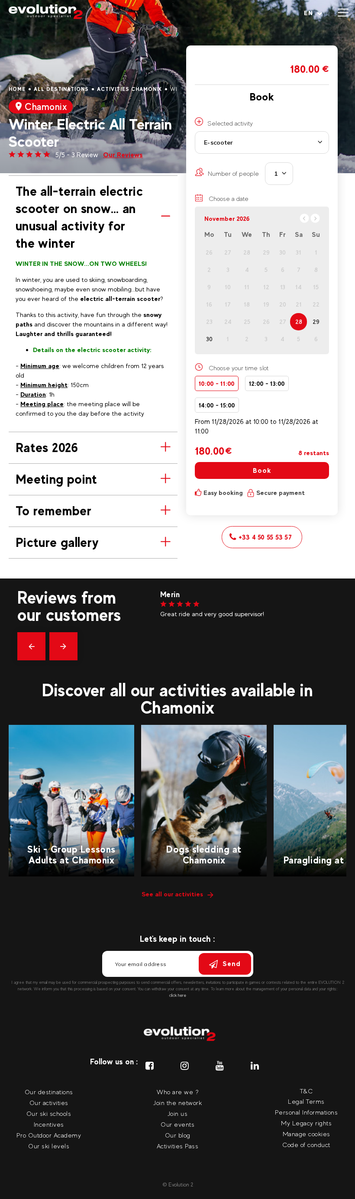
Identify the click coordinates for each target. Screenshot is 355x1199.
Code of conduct (306, 1144)
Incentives (49, 1124)
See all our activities (172, 894)
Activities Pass (178, 1146)
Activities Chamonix (129, 89)
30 (209, 339)
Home (17, 89)
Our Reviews (123, 155)
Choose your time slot (238, 368)
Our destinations (49, 1092)
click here (177, 995)
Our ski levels (48, 1146)
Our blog (177, 1135)
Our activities (48, 1102)
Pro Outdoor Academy (48, 1135)
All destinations (61, 89)
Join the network (177, 1102)
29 (316, 321)
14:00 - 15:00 (217, 405)
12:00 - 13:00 (267, 383)
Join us (178, 1113)
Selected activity (230, 123)
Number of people (233, 173)
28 (298, 321)
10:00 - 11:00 (217, 383)
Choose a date (227, 198)
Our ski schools (48, 1113)
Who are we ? (177, 1092)
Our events (177, 1124)
